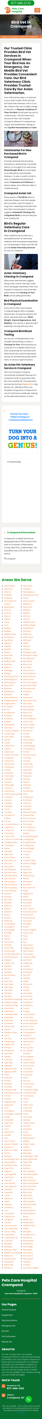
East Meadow (10, 869)
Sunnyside (27, 1074)
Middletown (28, 628)
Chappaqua (9, 767)
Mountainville (29, 688)
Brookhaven (9, 712)
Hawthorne (9, 1044)
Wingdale (27, 1231)
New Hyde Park (30, 700)
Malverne (8, 1255)
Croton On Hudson (12, 839)
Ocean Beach (28, 739)
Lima (6, 1210)
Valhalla (26, 1120)
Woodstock (28, 1252)
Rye (24, 942)
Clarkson (8, 782)
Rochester (27, 902)
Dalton (7, 848)
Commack (8, 797)
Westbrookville (29, 1204)
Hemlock (8, 1047)
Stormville (27, 1068)
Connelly (8, 803)
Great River (9, 1011)
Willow (26, 1228)
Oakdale (26, 736)
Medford (27, 610)
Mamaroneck (10, 1258)
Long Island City (11, 1237)
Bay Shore (8, 640)
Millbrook (27, 634)
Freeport (8, 960)
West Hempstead (30, 1183)
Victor (25, 1132)
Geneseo (8, 972)
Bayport (7, 643)
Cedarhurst (9, 752)
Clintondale (9, 785)
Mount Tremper (30, 682)
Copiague (8, 806)
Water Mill (27, 1162)
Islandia (7, 1135)
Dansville (8, 851)
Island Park (9, 1132)
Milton (26, 643)
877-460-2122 (21, 3)
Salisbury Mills (29, 957)
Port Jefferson (29, 827)
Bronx (6, 709)
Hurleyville (8, 1120)
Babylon (7, 628)
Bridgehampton (11, 700)
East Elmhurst (10, 860)
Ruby (25, 936)
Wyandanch (28, 1258)
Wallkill (26, 1147)
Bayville (7, 649)
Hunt (6, 1108)
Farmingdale (9, 924)
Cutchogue (9, 845)
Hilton (6, 1074)
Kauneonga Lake (11, 1159)
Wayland (27, 1165)
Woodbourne (29, 1234)
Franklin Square (11, 957)
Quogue (26, 866)
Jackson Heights (11, 1144)
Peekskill (27, 785)
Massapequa (28, 592)
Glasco (7, 978)
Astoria (7, 616)
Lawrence (8, 1198)
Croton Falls (9, 836)
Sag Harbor (28, 945)
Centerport (9, 761)
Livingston (8, 1219)
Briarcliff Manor (11, 697)
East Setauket (10, 890)
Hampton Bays (10, 1032)
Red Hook (27, 869)
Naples (26, 694)
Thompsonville (29, 1092)
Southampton (29, 1032)
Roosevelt (27, 921)
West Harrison (29, 1180)
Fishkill (7, 939)
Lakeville (8, 1189)
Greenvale (8, 1020)
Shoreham (27, 993)
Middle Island (29, 622)
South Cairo (28, 1017)
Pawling (26, 779)
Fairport (7, 917)
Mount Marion (29, 673)
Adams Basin (9, 586)
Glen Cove (8, 981)
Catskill (7, 749)
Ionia (6, 1129)
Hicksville (8, 1059)
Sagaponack (28, 948)
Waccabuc (27, 1135)
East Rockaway (10, 887)
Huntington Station (12, 1114)
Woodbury (27, 1237)
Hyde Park (8, 1123)
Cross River (9, 833)
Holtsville (8, 1083)
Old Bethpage (29, 745)
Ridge (25, 890)
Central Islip (9, 764)
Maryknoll (27, 586)
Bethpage (8, 670)
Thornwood (28, 1096)
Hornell (7, 1096)
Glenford (8, 993)
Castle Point (9, 745)
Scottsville (27, 972)
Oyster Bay (28, 764)
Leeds (6, 1201)
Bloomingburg (10, 679)
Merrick (26, 619)
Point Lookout (29, 818)
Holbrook (8, 1077)
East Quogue (9, 881)
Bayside (7, 646)
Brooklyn (8, 715)
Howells (7, 1099)
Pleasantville (28, 815)
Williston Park (29, 1225)
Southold (27, 1035)
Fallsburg (8, 921)
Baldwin (7, 631)
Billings (7, 673)
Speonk (26, 1044)
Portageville (28, 839)
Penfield (26, 788)
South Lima (28, 1026)
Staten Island (29, 1062)
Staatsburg (28, 1059)
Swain (25, 1077)
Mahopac (8, 1246)
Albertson (8, 589)
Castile (7, 742)
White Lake (28, 1219)
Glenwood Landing (12, 999)
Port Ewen (27, 824)
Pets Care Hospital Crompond (19, 1282)
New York (27, 712)
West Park (27, 1195)
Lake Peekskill (10, 1186)
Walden (26, 1141)
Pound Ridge (28, 848)
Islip (6, 1138)
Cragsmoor (9, 827)
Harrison (8, 1038)
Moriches (27, 667)
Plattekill (27, 809)
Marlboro (8, 1268)
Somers (26, 1008)
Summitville (28, 1071)
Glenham (8, 996)
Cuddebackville (10, 842)
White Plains (28, 1222)
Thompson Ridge (30, 1089)
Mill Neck (27, 631)
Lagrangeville (10, 1174)
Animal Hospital (9, 1309)
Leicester (8, 1204)
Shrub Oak (27, 996)
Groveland (8, 1023)
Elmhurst (8, 905)
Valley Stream (29, 1123)
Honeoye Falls (10, 1089)
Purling (26, 857)
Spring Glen (28, 1047)
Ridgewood (28, 893)
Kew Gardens (10, 1162)
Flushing (8, 945)
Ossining (27, 758)
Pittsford (27, 803)
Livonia (7, 1222)
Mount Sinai (28, 679)
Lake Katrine (9, 1183)
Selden (26, 981)
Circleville (8, 779)
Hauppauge (9, 1041)
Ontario (26, 752)
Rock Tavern (28, 908)
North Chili (28, 721)
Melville (26, 613)
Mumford (27, 691)
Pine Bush (27, 800)
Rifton (25, 896)
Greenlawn (9, 1017)
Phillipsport (28, 797)
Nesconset (27, 697)
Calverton (8, 727)
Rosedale (27, 924)
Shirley (26, 987)
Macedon (8, 1243)
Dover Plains (9, 857)
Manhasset (9, 1261)
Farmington (9, 927)
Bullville (7, 721)
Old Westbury (29, 749)
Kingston (8, 1171)
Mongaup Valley (30, 655)
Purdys (26, 854)
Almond (7, 592)
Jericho (7, 1153)
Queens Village (29, 863)
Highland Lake (10, 1068)
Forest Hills (9, 948)
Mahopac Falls (10, 1249)
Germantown (10, 975)
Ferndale (8, 933)
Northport (27, 730)
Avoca (6, 622)
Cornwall (8, 812)
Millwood (27, 640)
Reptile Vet (7, 1341)
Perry (25, 794)
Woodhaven (28, 1240)
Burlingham (9, 724)
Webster (27, 1168)
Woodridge (28, 1246)
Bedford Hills (9, 661)
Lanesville (8, 1192)
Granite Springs (11, 1005)
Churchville (9, 776)
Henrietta (8, 1053)
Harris (7, 1035)
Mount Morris (29, 676)
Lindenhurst (9, 1216)
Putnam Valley (29, 860)
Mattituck (27, 604)
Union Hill (27, 1108)
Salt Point (27, 960)
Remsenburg (28, 875)
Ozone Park (28, 767)
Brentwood (9, 691)
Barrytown (8, 637)
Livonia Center (10, 1225)
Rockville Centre (30, 911)
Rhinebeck (27, 881)
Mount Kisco (28, 670)
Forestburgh (9, 951)
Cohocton (8, 788)
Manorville (8, 1264)
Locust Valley (10, 1231)
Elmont (7, 908)
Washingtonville (30, 1159)
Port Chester (28, 821)
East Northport (11, 875)
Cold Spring (9, 791)
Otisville (26, 761)
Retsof (26, 878)
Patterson (27, 776)
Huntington (9, 1111)
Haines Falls (9, 1026)
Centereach (9, 758)
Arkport (7, 610)
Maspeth (27, 589)
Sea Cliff (26, 975)
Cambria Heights (11, 730)
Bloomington (10, 682)
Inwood (7, 1126)
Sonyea (26, 1011)
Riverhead (27, 899)
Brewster (8, 694)
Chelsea (7, 770)
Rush (25, 939)
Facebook (21, 1412)
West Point (28, 1198)
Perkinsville (28, 791)
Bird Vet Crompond (28, 37)
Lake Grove (9, 1177)
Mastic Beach (29, 601)
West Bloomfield (30, 1174)
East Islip (8, 863)
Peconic (26, 782)
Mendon (26, 616)
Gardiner (8, 966)
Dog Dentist (7, 1315)
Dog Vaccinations (9, 1320)
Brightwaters (10, 703)
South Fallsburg (30, 1020)
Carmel (7, 739)
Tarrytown (27, 1086)
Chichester (8, 773)
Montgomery (29, 658)
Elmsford (8, 911)
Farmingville (9, 930)
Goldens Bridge (11, 1002)
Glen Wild (8, 990)
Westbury (27, 1207)
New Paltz (27, 703)
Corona (7, 821)
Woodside (27, 1249)
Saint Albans (28, 951)
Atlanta (7, 619)
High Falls (8, 1062)
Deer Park (8, 854)
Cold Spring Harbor (12, 794)
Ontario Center (29, 755)
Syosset (26, 1080)
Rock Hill (27, 905)
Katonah (8, 1156)
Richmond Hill (29, 887)
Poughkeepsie (29, 842)
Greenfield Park (11, 1014)
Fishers (7, 936)
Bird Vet (5, 1331)
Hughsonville (10, 1102)
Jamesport (8, 1147)
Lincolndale (9, 1213)
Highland (8, 1065)
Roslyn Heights (29, 930)
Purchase (27, 851)
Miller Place (28, 637)
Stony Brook (28, 1065)
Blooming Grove (11, 676)
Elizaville (7, 896)
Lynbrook (8, 1240)
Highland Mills (10, 1071)
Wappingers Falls (30, 1156)
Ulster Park (28, 1105)
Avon (6, 625)
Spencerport (28, 1041)
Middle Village (29, 625)
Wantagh (27, 1153)
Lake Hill (8, 1180)
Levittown (8, 1207)
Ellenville (8, 902)
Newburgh (28, 715)
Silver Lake (28, 999)
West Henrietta (29, 1186)
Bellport (7, 667)
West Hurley (28, 1189)
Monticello (27, 661)
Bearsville (8, 655)
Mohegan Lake (29, 652)
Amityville (8, 598)
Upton (26, 1114)
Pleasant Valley (29, 812)
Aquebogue (9, 607)
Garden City (9, 963)
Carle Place (9, 736)
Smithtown (28, 1005)
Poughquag (28, 845)
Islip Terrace (9, 1141)
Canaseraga (9, 733)
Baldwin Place (10, 634)
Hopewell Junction (12, 1092)
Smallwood (28, 1002)
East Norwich (10, 878)
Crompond (13, 37)
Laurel (7, 1195)
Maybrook (27, 607)
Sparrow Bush (29, 1038)
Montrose (27, 664)
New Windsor (29, 709)
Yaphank (27, 1261)
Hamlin (7, 1029)
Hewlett (7, 1056)
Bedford (7, 658)
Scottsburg (28, 969)
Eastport (8, 893)
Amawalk (8, 595)
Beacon (7, 652)
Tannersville (28, 1083)
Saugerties (28, 963)
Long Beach (9, 1234)
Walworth (27, 1150)
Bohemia (8, 688)
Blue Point (8, 685)
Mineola (26, 646)
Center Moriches (11, 755)
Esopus (7, 914)
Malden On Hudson (12, 1252)
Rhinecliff (27, 884)
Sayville (26, 966)
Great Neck (9, 1008)
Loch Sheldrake (11, 1228)
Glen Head (8, 984)
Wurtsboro (28, 1255)
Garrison (8, 969)
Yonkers (26, 1264)
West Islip (27, 1192)
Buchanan (8, 718)
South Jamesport (30, 1023)
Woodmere (28, 1243)
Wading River (29, 1138)
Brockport (8, 706)
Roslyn (26, 927)
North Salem (28, 727)
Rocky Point (28, 914)
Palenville (27, 770)
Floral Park (9, 942)
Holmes (7, 1080)
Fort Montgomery (12, 954)
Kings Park (9, 1168)
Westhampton (29, 1210)
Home (4, 37)
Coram (7, 809)
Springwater (28, 1056)
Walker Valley (29, 1144)
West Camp (28, 1177)
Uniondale (27, 1111)
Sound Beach (29, 1014)
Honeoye (8, 1086)
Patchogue (28, 773)
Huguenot (8, 1105)
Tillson (26, 1099)
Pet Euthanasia (8, 1336)
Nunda (26, 733)
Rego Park (27, 872)
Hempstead (9, 1050)
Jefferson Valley (11, 1150)
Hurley (7, 1117)
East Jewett (9, 866)
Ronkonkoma (29, 917)
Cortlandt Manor (11, 824)
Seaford (26, 978)
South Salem (28, 1029)
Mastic (26, 598)
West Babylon (29, 1171)
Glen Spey (8, 987)
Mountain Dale (29, 685)
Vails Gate (27, 1117)
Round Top (28, 933)
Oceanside (27, 742)
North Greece (29, 724)
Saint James (28, 954)
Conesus (8, 800)
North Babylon (29, 718)
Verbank (27, 1126)
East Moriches (10, 872)
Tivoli (25, 1102)
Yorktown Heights (31, 1268)
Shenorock (28, 984)
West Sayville (28, 1201)
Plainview (27, 806)
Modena (26, 649)
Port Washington (30, 836)
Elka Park (8, 899)
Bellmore (8, 664)
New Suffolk (28, 706)
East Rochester (10, 884)
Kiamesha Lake (10, 1165)
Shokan (26, 990)
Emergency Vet (9, 1325)
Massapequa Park (31, 595)
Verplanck (27, 1129)
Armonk (7, 613)
